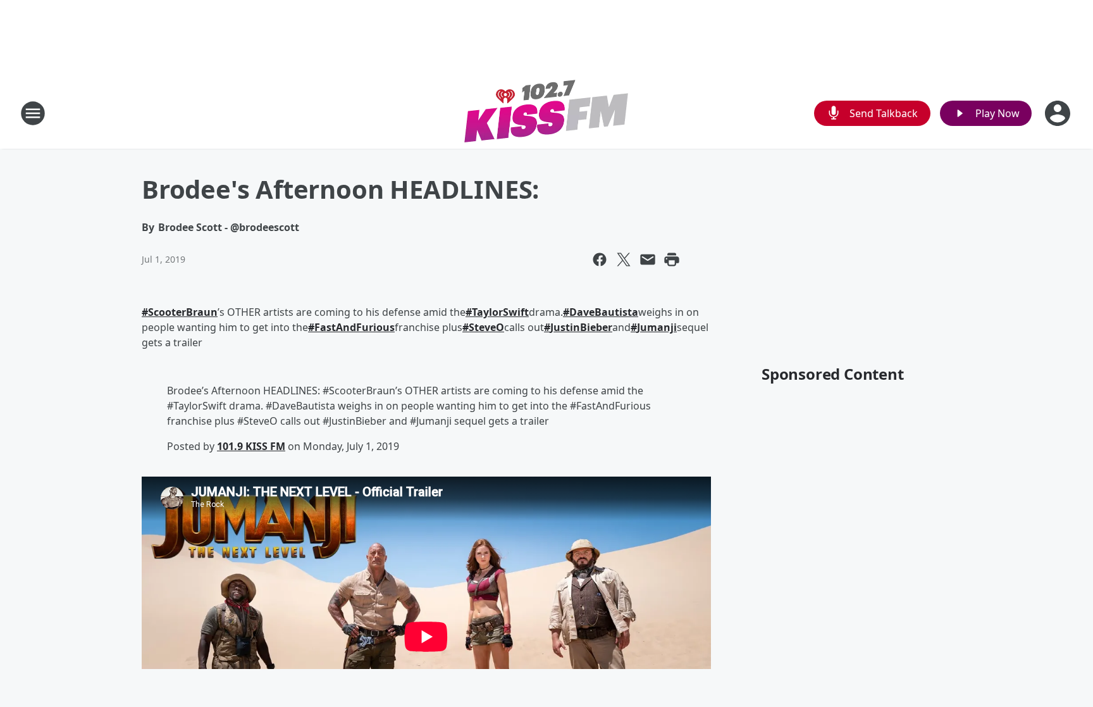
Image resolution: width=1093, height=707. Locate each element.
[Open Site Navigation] (33, 113)
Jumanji (657, 327)
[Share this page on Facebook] (599, 259)
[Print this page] (672, 259)
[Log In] (1059, 113)
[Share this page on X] (624, 259)
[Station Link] (546, 113)
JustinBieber (581, 327)
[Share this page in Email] (648, 259)
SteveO (486, 327)
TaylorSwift (500, 312)
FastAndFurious (354, 327)
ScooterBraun (183, 312)
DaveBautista (603, 312)
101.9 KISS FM (251, 446)
